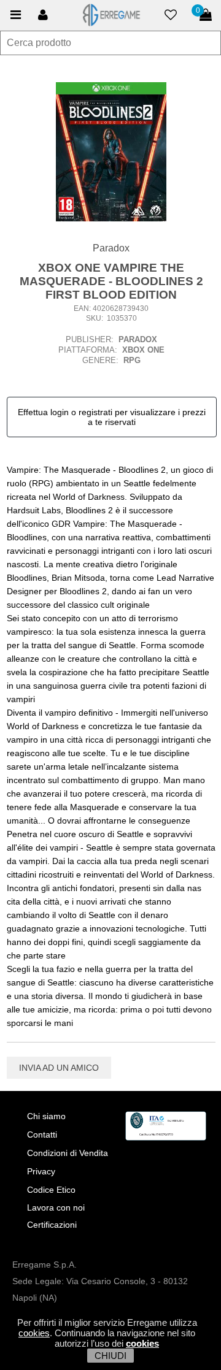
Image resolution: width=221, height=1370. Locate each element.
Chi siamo (46, 1116)
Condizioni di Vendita (67, 1153)
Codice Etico (51, 1190)
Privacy (41, 1171)
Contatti (42, 1134)
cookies (34, 1333)
